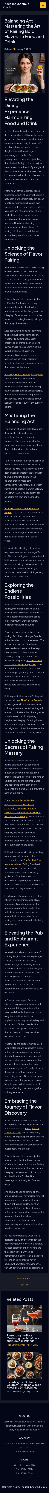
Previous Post (24, 1278)
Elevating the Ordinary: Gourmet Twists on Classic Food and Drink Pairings (24, 1384)
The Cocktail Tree (30, 700)
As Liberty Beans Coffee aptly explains (23, 374)
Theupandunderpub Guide (16, 5)
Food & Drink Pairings (16, 1345)
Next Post (24, 1285)
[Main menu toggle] (43, 5)
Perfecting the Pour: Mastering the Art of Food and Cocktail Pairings (24, 1338)
